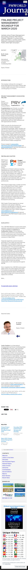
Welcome (4, 455)
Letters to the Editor (8, 457)
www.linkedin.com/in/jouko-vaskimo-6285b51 (13, 387)
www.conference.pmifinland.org (9, 212)
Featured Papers (6, 463)
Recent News (6, 477)
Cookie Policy (8, 563)
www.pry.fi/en (14, 144)
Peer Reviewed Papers (8, 461)
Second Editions (6, 471)
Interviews (5, 459)
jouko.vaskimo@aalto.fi (16, 384)
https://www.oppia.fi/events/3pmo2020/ (11, 145)
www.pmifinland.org (6, 210)
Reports (11, 449)
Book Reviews (6, 475)
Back (25, 2)
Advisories (5, 467)
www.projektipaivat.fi (6, 147)
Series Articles (6, 465)
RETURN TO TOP (7, 498)
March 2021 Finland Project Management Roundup (6, 440)
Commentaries (6, 469)
